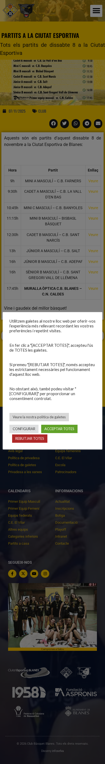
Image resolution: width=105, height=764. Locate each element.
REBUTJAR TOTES (29, 438)
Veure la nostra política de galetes (39, 417)
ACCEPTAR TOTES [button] (59, 429)
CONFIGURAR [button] (24, 429)
